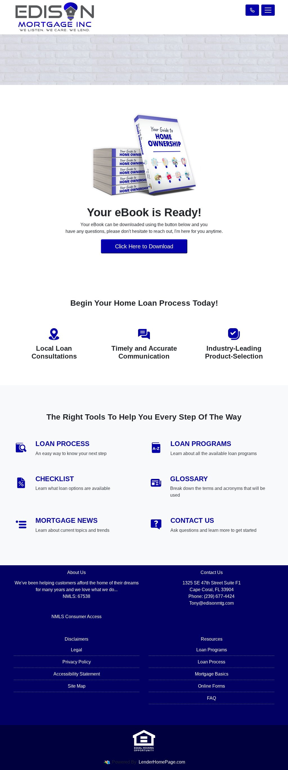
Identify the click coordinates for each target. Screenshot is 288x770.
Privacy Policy (76, 661)
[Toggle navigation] (268, 10)
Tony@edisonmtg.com (211, 603)
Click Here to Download (144, 246)
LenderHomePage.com (162, 762)
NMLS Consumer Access (76, 616)
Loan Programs (211, 649)
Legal (76, 649)
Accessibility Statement (76, 674)
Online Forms (211, 686)
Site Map (77, 686)
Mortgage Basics (211, 674)
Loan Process (211, 661)
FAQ (211, 698)
